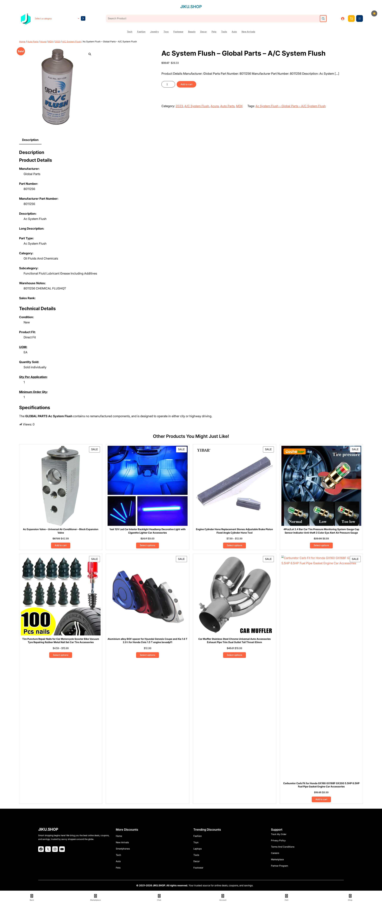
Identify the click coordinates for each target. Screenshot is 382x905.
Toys (166, 31)
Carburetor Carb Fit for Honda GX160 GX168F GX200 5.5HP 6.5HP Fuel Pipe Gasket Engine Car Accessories (321, 785)
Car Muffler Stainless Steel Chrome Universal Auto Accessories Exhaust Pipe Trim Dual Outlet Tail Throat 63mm (234, 640)
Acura (43, 41)
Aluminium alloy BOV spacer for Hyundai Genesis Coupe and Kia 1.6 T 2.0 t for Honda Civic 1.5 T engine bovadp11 (147, 640)
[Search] (323, 18)
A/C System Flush (71, 41)
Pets (214, 31)
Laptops (197, 848)
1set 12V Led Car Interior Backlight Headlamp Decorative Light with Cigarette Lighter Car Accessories (148, 531)
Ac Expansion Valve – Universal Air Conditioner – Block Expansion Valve (60, 531)
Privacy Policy (278, 840)
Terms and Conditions (282, 846)
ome (119, 836)
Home (22, 41)
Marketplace (277, 859)
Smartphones (123, 848)
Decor (203, 31)
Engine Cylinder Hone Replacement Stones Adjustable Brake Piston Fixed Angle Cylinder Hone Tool (234, 531)
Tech (129, 31)
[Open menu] (359, 18)
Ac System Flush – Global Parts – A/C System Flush (290, 106)
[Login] (342, 18)
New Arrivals (248, 31)
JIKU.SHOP (191, 6)
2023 (57, 41)
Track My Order (278, 834)
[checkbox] (374, 13)
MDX (50, 41)
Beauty (191, 31)
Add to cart (186, 84)
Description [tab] (30, 140)
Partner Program (279, 865)
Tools (224, 31)
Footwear (178, 31)
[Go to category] (83, 18)
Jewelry (154, 31)
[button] (90, 54)
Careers (275, 853)
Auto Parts (32, 41)
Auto (234, 31)
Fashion (141, 31)
